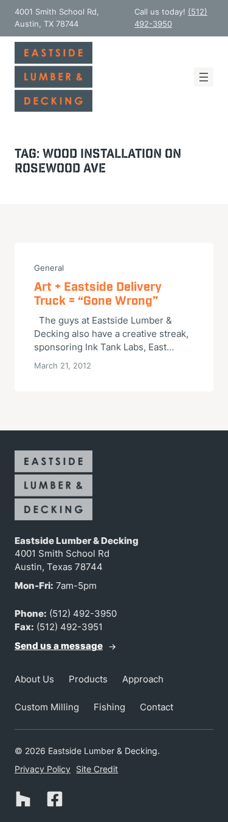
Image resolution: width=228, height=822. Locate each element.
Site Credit (97, 769)
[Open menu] (203, 77)
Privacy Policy (43, 769)
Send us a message (59, 645)
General (49, 268)
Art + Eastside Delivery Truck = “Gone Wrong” (98, 294)
